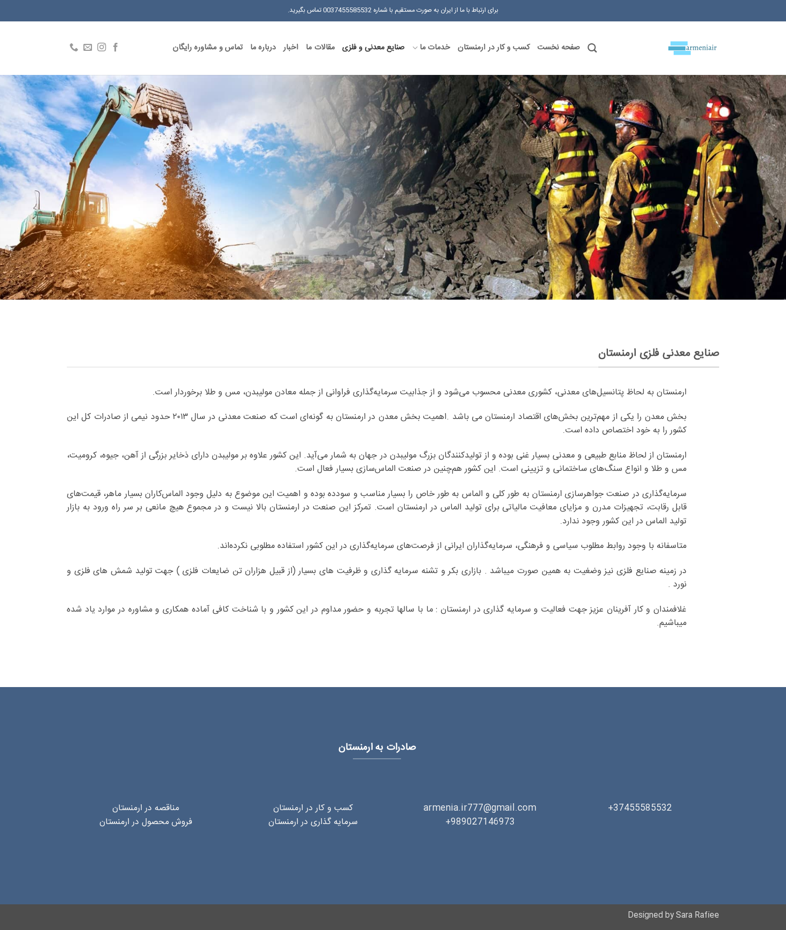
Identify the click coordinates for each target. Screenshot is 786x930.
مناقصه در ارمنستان (145, 808)
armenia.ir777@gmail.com (479, 808)
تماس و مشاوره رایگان (208, 47)
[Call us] (74, 47)
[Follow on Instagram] (101, 47)
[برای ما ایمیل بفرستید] (87, 47)
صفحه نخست (558, 47)
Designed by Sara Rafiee (673, 915)
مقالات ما (320, 47)
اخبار (290, 47)
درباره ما (263, 47)
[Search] (592, 48)
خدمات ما (435, 47)
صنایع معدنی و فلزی (373, 47)
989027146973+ (480, 822)
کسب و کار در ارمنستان (494, 47)
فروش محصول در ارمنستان (145, 822)
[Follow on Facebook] (115, 47)
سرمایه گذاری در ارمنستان (313, 822)
